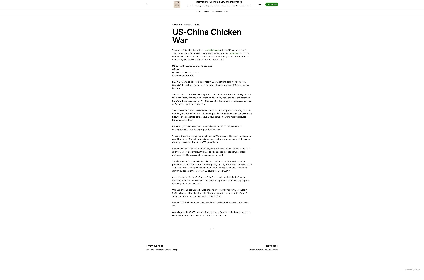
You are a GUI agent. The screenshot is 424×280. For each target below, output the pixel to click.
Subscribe (273, 4)
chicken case (213, 50)
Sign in (260, 4)
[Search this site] (146, 4)
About (206, 12)
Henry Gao (178, 25)
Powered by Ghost (412, 270)
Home (198, 12)
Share (196, 25)
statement (234, 53)
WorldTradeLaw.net (220, 12)
